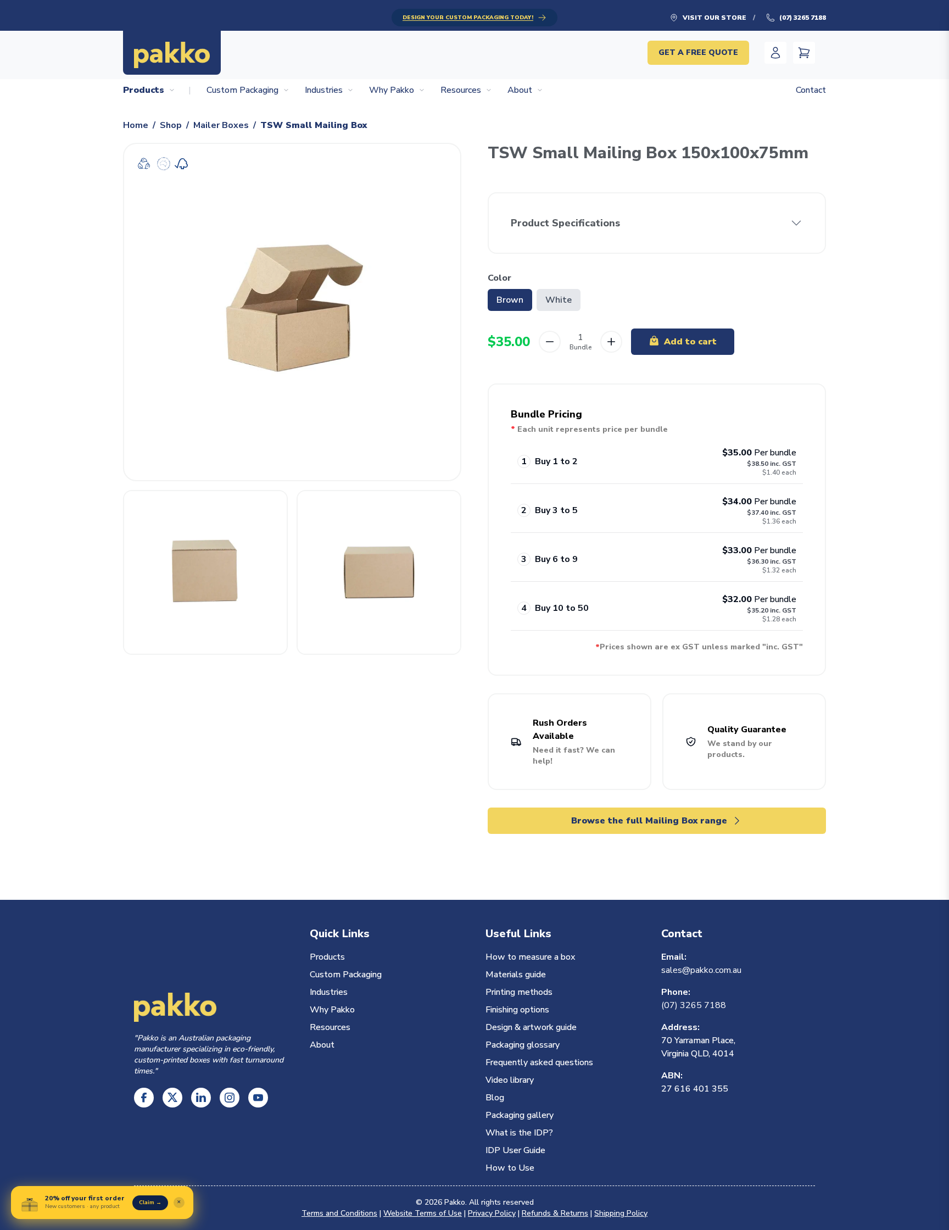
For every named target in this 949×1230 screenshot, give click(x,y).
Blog (494, 1098)
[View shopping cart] (804, 53)
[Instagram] (229, 1097)
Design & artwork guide (531, 1027)
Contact (811, 90)
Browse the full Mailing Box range (649, 821)
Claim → (150, 1202)
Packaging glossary (522, 1045)
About (519, 90)
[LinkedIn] (201, 1097)
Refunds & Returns (555, 1213)
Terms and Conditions (339, 1213)
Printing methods (518, 992)
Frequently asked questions (539, 1062)
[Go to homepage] (172, 53)
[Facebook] (144, 1097)
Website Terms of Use (422, 1213)
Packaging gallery (519, 1115)
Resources (460, 90)
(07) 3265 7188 (802, 17)
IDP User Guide (515, 1150)
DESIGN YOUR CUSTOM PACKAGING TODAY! (468, 17)
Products (143, 90)
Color (499, 278)
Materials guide (515, 975)
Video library (509, 1080)
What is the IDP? (519, 1133)
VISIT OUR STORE (714, 17)
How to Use (509, 1168)
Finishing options (517, 1010)
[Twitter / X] (172, 1097)
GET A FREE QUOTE (698, 52)
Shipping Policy (620, 1213)
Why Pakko (391, 90)
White (558, 300)
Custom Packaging (242, 90)
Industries (324, 90)
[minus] (550, 342)
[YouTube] (258, 1097)
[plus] (611, 342)
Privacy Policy (492, 1213)
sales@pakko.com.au (701, 970)
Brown (509, 300)
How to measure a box (530, 957)
